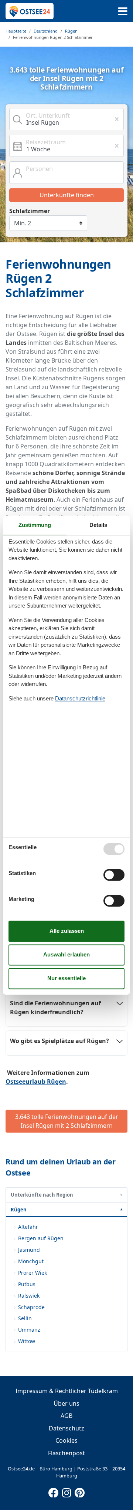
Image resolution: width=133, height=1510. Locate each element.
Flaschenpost (66, 1453)
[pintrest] (79, 1491)
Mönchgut (31, 1261)
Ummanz (29, 1329)
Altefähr (28, 1226)
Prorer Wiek (32, 1272)
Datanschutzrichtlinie (80, 698)
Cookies (66, 1440)
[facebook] (53, 1491)
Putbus (26, 1284)
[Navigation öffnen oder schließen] (122, 11)
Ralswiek (29, 1295)
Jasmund (29, 1249)
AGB (66, 1416)
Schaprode (31, 1307)
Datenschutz (66, 1428)
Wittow (26, 1341)
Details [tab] (98, 525)
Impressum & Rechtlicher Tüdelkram (67, 1391)
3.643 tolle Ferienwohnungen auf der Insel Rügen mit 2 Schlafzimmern (66, 1121)
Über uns (66, 1403)
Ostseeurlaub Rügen (36, 1081)
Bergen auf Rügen (41, 1238)
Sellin (25, 1318)
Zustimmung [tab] (34, 525)
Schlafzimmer (29, 211)
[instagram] (66, 1491)
